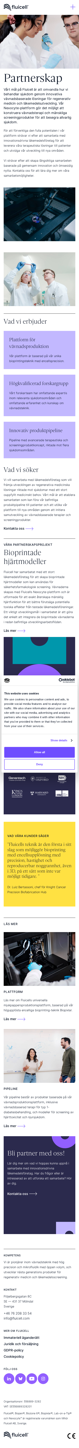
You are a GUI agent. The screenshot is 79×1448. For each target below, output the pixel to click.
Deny (39, 764)
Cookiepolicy (14, 1356)
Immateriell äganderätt (22, 1338)
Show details (59, 740)
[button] (72, 7)
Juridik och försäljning (21, 1344)
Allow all (39, 752)
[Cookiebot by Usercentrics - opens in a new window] (59, 680)
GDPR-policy (14, 1350)
